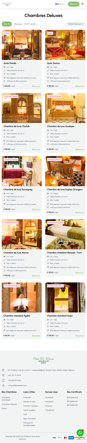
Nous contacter (29, 419)
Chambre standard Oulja (59, 315)
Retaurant (27, 397)
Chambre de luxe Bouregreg (18, 189)
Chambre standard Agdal (17, 315)
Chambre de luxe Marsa (16, 252)
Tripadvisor (49, 410)
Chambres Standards (55, 223)
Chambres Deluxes (11, 96)
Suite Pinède (10, 63)
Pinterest (48, 406)
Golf (25, 414)
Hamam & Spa (29, 402)
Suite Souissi (53, 63)
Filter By (7, 24)
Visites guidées (29, 410)
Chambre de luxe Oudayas (60, 126)
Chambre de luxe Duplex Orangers (65, 189)
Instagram (49, 402)
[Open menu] (83, 4)
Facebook (49, 397)
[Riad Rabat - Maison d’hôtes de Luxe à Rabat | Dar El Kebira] (7, 4)
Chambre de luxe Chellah (17, 126)
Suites (6, 33)
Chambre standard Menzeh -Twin (64, 252)
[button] (73, 4)
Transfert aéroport (31, 406)
